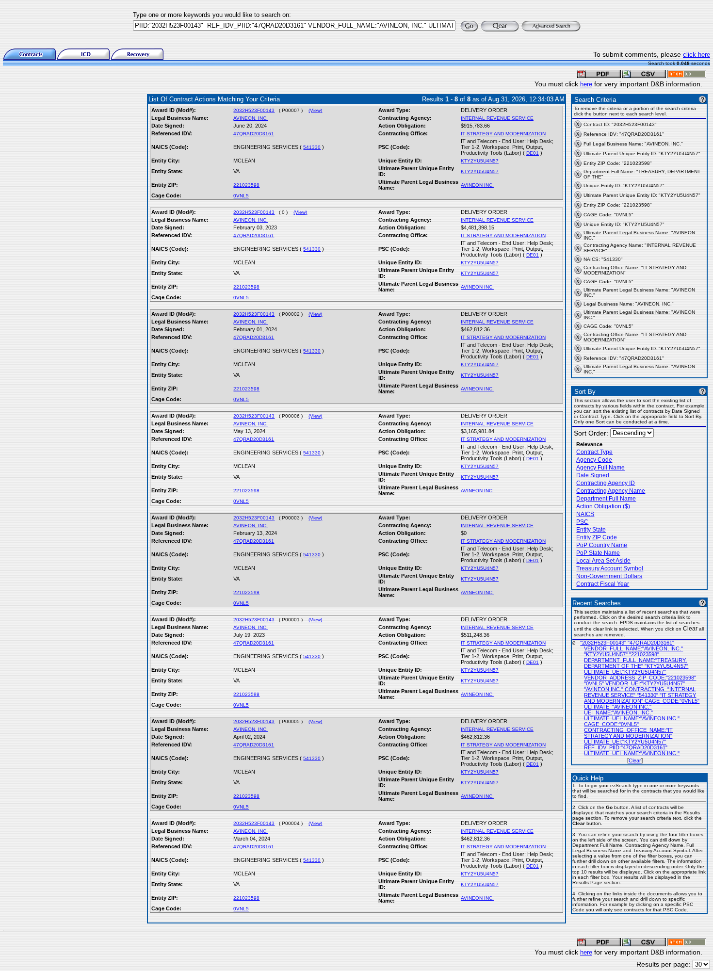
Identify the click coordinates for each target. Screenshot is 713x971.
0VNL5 (241, 195)
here (586, 84)
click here (696, 54)
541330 (312, 147)
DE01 (532, 153)
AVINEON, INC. (250, 118)
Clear (635, 760)
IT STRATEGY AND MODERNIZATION (503, 133)
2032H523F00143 (254, 110)
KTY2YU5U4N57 (480, 160)
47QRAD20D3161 (253, 133)
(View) (315, 110)
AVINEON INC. (477, 185)
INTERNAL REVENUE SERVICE (497, 118)
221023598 (246, 185)
